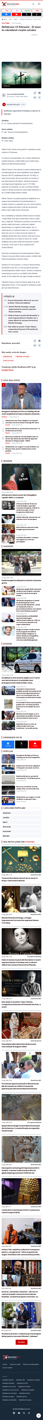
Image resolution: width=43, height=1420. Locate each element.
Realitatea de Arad (24, 1393)
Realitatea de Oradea (24, 1386)
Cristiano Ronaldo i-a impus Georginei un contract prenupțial (27, 539)
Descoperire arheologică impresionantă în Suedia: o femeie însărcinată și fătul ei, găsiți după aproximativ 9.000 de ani (20, 1170)
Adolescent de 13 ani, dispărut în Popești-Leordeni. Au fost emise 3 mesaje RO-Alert (22, 422)
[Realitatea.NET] (11, 4)
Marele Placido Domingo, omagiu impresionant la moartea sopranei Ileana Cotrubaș (22, 309)
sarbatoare (7, 356)
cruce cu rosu (8, 360)
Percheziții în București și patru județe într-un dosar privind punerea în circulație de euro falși (28, 705)
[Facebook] (6, 14)
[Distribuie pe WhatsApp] (35, 97)
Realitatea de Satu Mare (9, 1400)
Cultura (15, 19)
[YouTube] (16, 14)
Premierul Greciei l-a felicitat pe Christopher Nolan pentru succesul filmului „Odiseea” (21, 1335)
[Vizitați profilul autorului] (4, 95)
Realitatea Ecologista (33, 1380)
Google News (7, 370)
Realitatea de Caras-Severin (11, 1390)
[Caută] (33, 4)
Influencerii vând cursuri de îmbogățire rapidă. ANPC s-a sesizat (19, 496)
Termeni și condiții (15, 1364)
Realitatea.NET (36, 875)
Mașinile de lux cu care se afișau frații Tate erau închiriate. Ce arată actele (27, 726)
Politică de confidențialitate (31, 1364)
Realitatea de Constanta (10, 1393)
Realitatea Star (20, 1380)
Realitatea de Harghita (27, 1390)
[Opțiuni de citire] (38, 1415)
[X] (26, 14)
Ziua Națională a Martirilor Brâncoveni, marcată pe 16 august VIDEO (19, 1045)
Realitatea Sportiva (8, 1380)
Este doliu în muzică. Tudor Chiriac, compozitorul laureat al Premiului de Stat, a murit (23, 329)
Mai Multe (21, 1342)
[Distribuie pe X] (39, 97)
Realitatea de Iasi (22, 1396)
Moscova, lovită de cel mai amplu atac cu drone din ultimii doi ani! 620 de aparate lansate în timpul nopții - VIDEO (21, 439)
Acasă (5, 19)
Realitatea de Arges (8, 1396)
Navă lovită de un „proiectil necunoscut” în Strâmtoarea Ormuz (28, 778)
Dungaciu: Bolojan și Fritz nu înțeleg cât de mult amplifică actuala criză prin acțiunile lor (21, 414)
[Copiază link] (35, 93)
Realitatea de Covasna (9, 1386)
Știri (10, 19)
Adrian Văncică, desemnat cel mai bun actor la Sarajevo (28, 518)
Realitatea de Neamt (8, 1383)
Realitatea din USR (22, 1383)
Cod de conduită (7, 1368)
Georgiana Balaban (34, 956)
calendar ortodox (22, 356)
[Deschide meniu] (39, 4)
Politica (4, 417)
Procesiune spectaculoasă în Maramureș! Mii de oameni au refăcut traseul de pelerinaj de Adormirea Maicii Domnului (20, 1086)
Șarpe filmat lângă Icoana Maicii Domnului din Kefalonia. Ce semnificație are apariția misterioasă (21, 1128)
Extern (7, 433)
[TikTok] (36, 14)
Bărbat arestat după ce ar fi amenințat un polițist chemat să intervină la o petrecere (28, 716)
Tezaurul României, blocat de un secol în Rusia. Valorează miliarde (23, 301)
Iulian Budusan (36, 1041)
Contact (5, 1364)
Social (7, 425)
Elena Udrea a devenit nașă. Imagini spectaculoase (27, 528)
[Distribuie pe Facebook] (39, 93)
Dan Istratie (18, 94)
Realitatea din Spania (25, 1400)
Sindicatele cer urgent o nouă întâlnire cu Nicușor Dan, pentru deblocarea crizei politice (22, 449)
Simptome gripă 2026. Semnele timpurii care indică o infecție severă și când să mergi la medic (28, 592)
